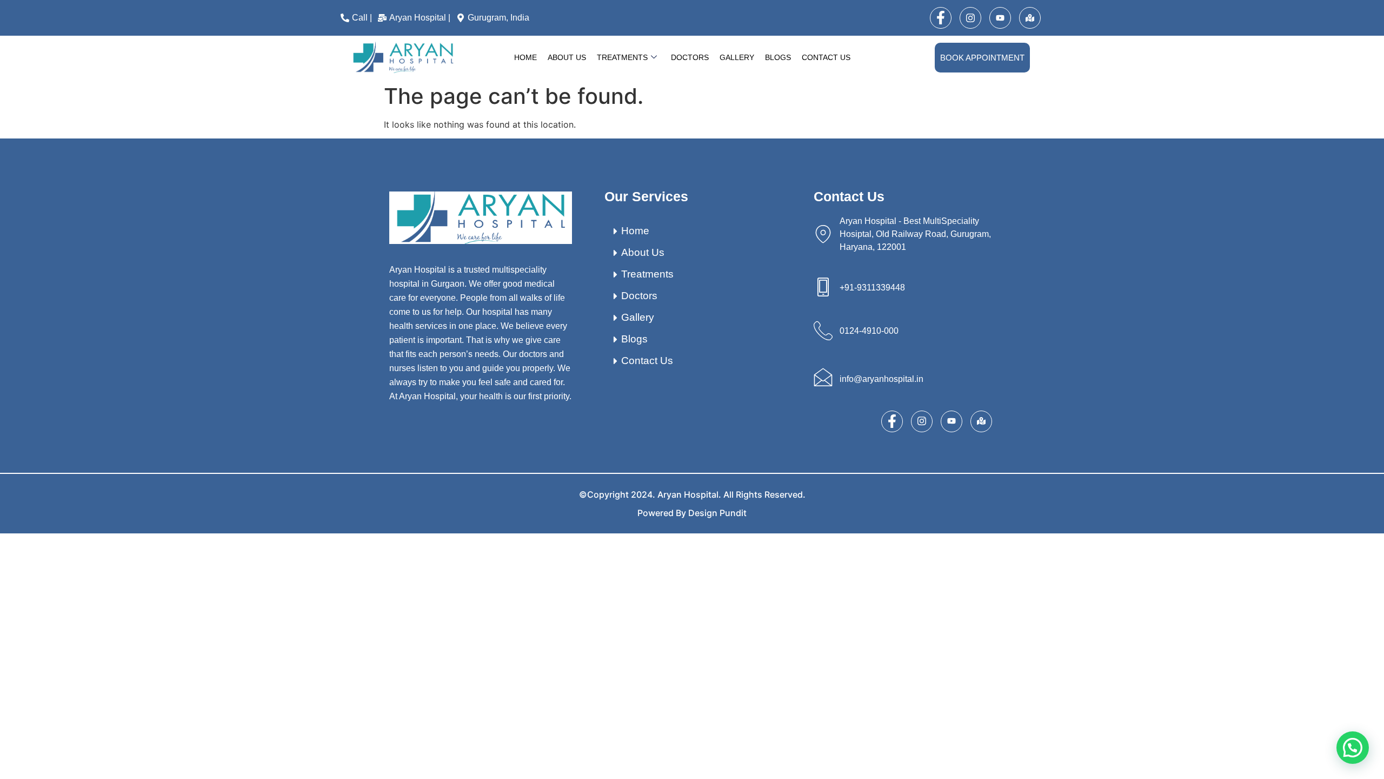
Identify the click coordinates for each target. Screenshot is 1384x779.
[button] (1352, 747)
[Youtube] (1000, 18)
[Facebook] (941, 18)
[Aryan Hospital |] (415, 17)
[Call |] (358, 17)
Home (525, 57)
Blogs (778, 57)
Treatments (622, 57)
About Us (567, 57)
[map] (1030, 18)
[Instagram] (970, 18)
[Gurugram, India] (494, 17)
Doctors (690, 57)
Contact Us (826, 57)
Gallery (737, 57)
